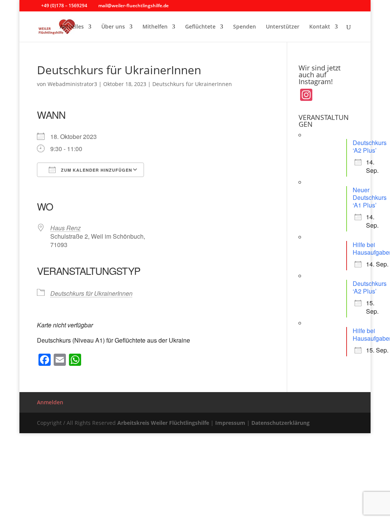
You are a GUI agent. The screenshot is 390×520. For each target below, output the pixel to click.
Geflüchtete (200, 27)
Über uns (113, 27)
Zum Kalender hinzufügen (95, 170)
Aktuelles (72, 27)
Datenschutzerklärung (280, 422)
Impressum (230, 422)
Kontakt (319, 27)
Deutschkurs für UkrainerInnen (192, 84)
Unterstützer (282, 27)
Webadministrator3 (72, 84)
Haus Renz (65, 227)
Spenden (244, 27)
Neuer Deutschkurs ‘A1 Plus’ (370, 197)
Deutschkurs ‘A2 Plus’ (370, 146)
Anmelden (50, 402)
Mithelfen (155, 27)
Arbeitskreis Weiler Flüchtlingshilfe (163, 422)
